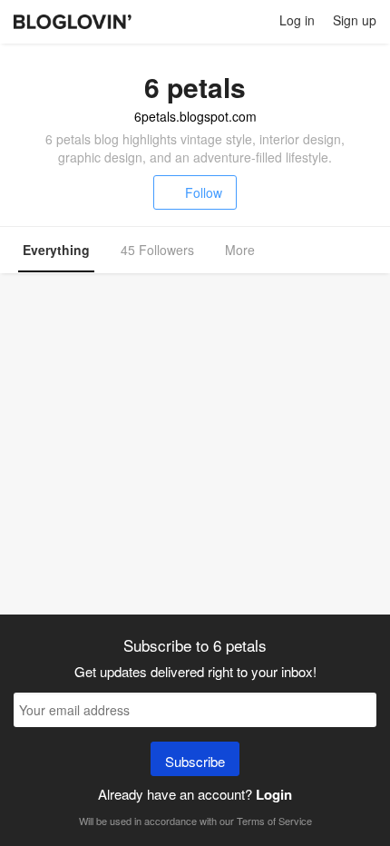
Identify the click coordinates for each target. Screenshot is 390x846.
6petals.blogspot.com (195, 116)
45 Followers (157, 250)
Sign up (354, 20)
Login (274, 794)
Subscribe (195, 761)
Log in (297, 20)
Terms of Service (274, 820)
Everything (56, 250)
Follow (203, 192)
